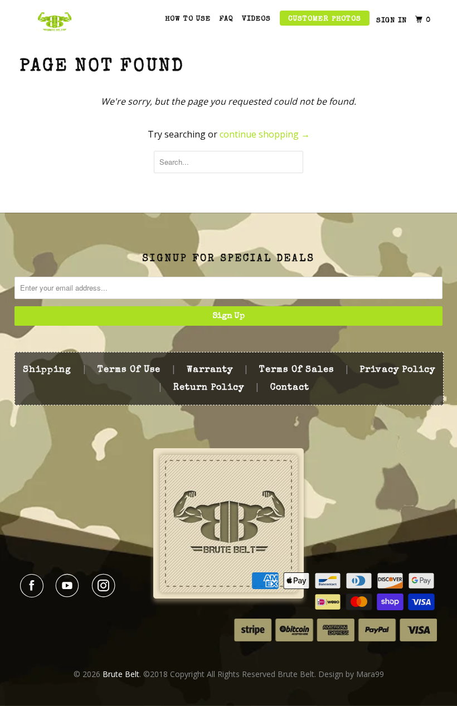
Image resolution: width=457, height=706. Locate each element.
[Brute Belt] (54, 21)
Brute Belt (121, 674)
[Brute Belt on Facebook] (34, 585)
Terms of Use (129, 370)
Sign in (391, 20)
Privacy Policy (397, 370)
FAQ (226, 19)
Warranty (210, 370)
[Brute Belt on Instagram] (106, 585)
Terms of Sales (296, 370)
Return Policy (208, 388)
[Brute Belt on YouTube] (70, 585)
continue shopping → (265, 134)
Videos (256, 19)
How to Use (188, 19)
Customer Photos (324, 19)
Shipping (47, 370)
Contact (289, 388)
